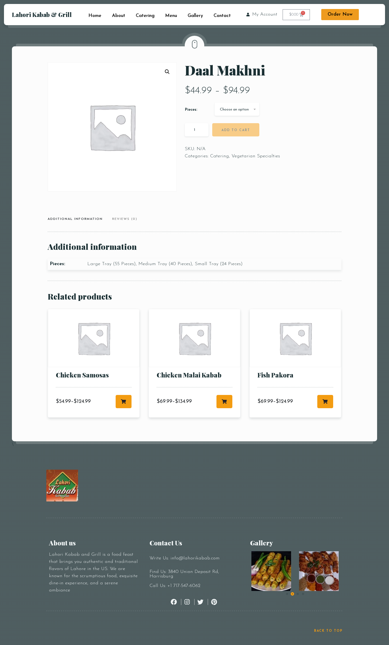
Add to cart (235, 130)
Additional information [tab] (75, 219)
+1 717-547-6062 (184, 586)
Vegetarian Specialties (256, 156)
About (118, 16)
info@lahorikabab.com (195, 558)
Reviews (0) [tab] (124, 219)
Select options (124, 401)
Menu (171, 16)
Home (94, 16)
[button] (167, 72)
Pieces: (191, 110)
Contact (222, 16)
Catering (145, 16)
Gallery (195, 16)
